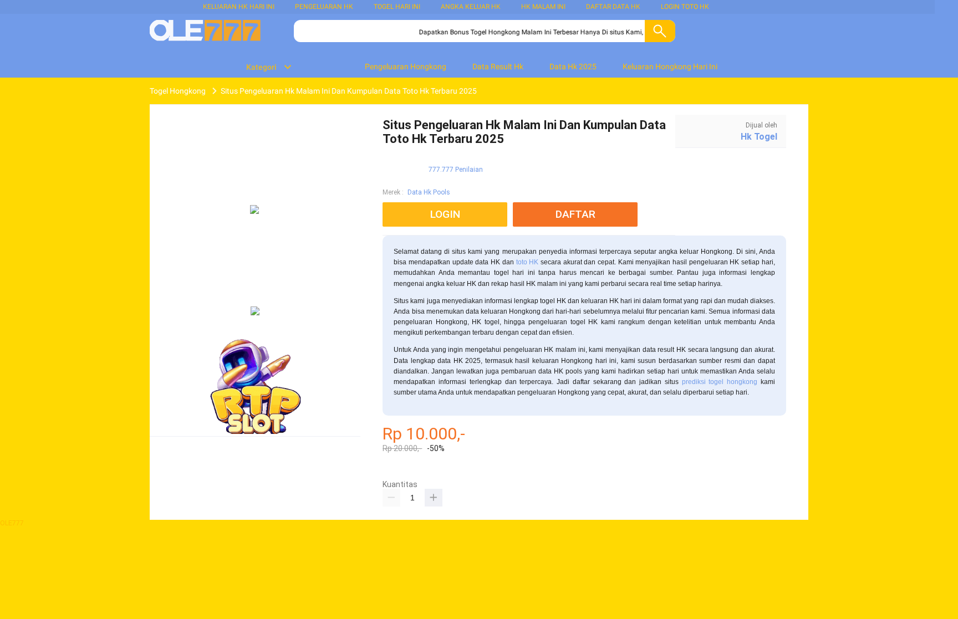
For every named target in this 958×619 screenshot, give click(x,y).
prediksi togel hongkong (720, 382)
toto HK (527, 262)
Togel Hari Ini (397, 7)
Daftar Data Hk (613, 7)
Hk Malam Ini (543, 7)
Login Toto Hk (685, 7)
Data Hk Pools (428, 192)
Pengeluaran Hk (324, 7)
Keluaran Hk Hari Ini (238, 7)
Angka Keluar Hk (471, 7)
